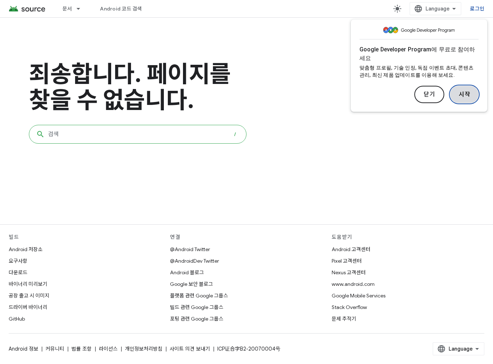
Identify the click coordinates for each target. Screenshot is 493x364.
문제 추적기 (344, 319)
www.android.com (353, 284)
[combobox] (138, 134)
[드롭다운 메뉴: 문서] (81, 8)
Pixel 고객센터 (347, 261)
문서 (67, 8)
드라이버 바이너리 (28, 307)
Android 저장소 (26, 249)
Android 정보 (23, 349)
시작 (464, 94)
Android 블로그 (187, 272)
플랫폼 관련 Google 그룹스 (199, 295)
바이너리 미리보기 (28, 284)
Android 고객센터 (351, 249)
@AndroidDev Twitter (194, 261)
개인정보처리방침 (143, 349)
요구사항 (18, 261)
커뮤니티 (54, 349)
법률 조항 (81, 349)
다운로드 (18, 272)
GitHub (17, 319)
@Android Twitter (190, 249)
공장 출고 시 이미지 (29, 295)
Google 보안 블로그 (191, 284)
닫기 (429, 94)
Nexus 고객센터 (349, 272)
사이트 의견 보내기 (190, 349)
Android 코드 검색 (121, 8)
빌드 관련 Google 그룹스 (196, 307)
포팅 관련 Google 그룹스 (196, 319)
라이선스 (108, 349)
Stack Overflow (349, 307)
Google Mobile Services (358, 295)
